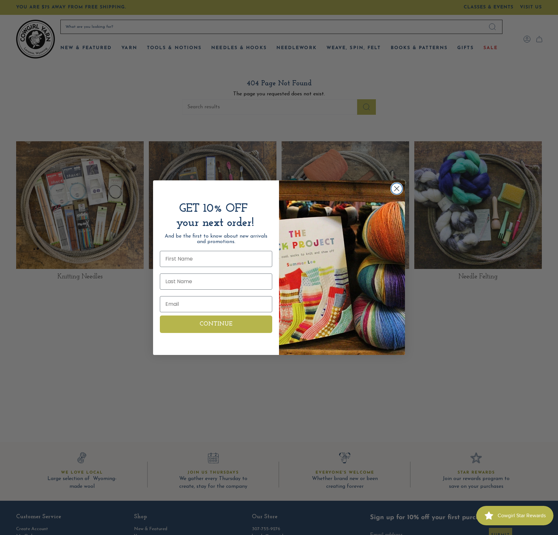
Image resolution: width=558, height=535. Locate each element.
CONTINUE (216, 324)
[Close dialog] (396, 188)
